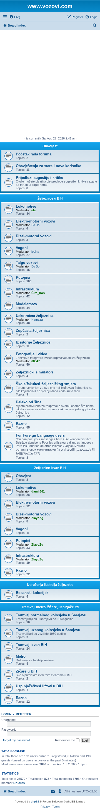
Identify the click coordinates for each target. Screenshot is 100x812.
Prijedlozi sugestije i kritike (39, 178)
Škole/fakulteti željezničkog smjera (46, 384)
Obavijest (50, 146)
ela (33, 210)
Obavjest (23, 476)
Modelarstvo (26, 304)
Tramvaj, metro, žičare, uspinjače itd (50, 607)
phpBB (35, 801)
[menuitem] (14, 17)
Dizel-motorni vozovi (34, 236)
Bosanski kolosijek (32, 593)
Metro (21, 656)
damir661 (38, 491)
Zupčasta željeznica (33, 330)
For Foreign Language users (40, 435)
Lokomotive (26, 206)
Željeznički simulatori (34, 372)
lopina (35, 251)
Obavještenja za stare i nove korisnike (48, 166)
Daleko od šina (28, 402)
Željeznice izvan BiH (50, 468)
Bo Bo (35, 225)
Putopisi (23, 277)
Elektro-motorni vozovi (35, 221)
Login (6, 714)
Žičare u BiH (26, 671)
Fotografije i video (31, 354)
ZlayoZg (37, 518)
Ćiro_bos (38, 293)
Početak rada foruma (33, 154)
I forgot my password (15, 740)
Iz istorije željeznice (33, 342)
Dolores (19, 783)
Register (23, 714)
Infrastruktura (27, 289)
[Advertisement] (50, 83)
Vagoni (22, 248)
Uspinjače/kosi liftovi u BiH (39, 686)
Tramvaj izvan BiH (31, 645)
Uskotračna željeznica (34, 316)
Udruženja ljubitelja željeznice (50, 585)
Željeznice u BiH (50, 198)
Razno (21, 424)
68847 (35, 361)
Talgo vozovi (27, 263)
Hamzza (37, 319)
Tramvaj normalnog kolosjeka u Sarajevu (51, 615)
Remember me (65, 740)
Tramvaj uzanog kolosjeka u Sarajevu (48, 630)
